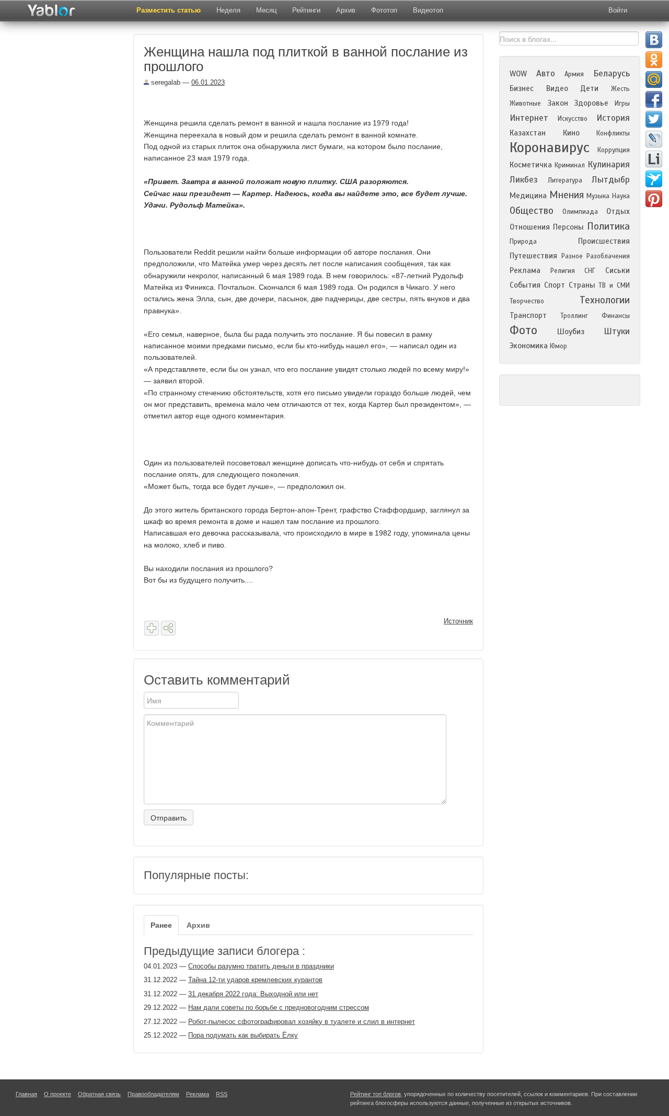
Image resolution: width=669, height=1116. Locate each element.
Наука (621, 196)
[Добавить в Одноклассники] (653, 59)
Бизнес (522, 88)
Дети (589, 88)
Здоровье (591, 103)
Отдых (618, 211)
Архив (345, 10)
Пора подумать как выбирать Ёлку (243, 1035)
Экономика (529, 345)
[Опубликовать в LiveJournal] (653, 139)
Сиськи (617, 270)
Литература (565, 180)
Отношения (530, 227)
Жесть (620, 89)
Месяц (266, 10)
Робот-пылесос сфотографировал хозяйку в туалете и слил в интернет (301, 1022)
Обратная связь (99, 1094)
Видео (557, 88)
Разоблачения (608, 256)
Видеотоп (428, 10)
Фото (523, 330)
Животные (525, 103)
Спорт (554, 285)
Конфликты (613, 133)
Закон (557, 103)
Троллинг (574, 316)
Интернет (529, 117)
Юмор (558, 346)
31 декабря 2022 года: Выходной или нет (253, 994)
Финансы (616, 316)
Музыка (597, 196)
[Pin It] (653, 198)
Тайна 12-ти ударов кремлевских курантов (255, 980)
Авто (545, 73)
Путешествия (533, 255)
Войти (617, 10)
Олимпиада (580, 212)
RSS (221, 1094)
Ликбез (524, 179)
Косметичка (531, 164)
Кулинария (608, 164)
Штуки (617, 331)
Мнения (566, 195)
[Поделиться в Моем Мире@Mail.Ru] (653, 79)
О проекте (57, 1094)
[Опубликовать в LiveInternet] (653, 159)
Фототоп (384, 10)
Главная (26, 1094)
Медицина (528, 195)
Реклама (525, 270)
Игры (622, 103)
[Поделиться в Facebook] (653, 99)
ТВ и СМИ (614, 285)
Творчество (527, 301)
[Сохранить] (151, 628)
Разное (572, 256)
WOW (518, 73)
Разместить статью (168, 10)
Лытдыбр (611, 179)
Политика (608, 226)
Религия (562, 271)
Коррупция (613, 150)
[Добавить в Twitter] (653, 119)
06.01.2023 (208, 82)
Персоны (568, 227)
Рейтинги (306, 10)
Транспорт (528, 315)
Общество (531, 210)
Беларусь (611, 73)
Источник (458, 621)
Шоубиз (570, 331)
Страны (582, 285)
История (613, 117)
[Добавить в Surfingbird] (653, 178)
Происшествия (604, 241)
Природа (523, 241)
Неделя (228, 10)
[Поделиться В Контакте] (653, 39)
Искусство (572, 119)
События (525, 285)
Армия (574, 74)
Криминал (570, 165)
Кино (571, 133)
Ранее (161, 925)
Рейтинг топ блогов (375, 1094)
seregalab (164, 82)
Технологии (605, 300)
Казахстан (528, 133)
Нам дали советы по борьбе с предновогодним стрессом (278, 1007)
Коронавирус (550, 147)
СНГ (589, 271)
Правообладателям (153, 1094)
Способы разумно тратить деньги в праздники (261, 966)
